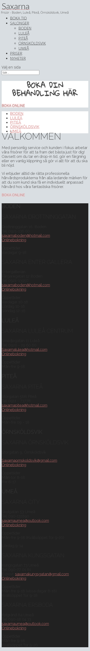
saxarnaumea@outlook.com (25, 520)
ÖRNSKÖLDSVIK (32, 43)
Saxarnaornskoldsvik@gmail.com (29, 460)
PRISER (16, 53)
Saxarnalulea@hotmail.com (24, 349)
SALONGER (19, 23)
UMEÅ (23, 48)
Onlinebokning (14, 240)
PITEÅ (23, 38)
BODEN (24, 28)
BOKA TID (18, 18)
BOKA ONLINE (13, 106)
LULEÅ (23, 33)
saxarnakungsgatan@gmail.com (42, 574)
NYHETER (18, 58)
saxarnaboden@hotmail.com (26, 235)
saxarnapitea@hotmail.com (24, 405)
